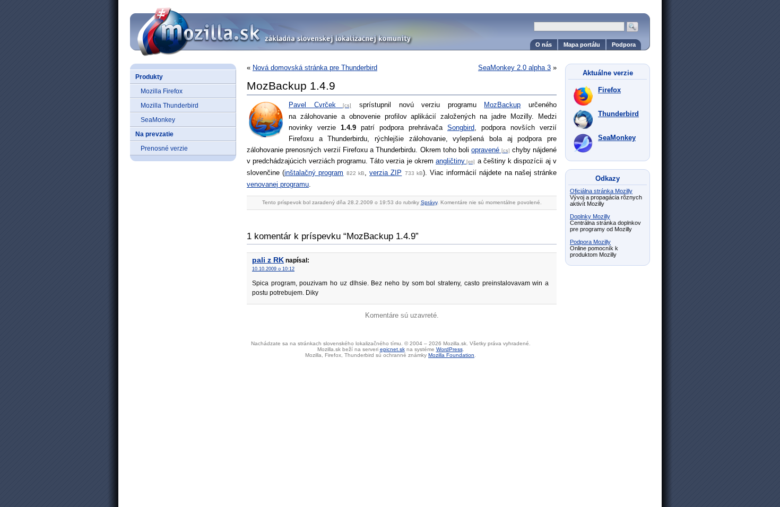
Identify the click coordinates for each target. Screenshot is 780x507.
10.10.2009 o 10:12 (273, 269)
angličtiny (450, 161)
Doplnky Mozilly (590, 216)
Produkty (149, 76)
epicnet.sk (392, 349)
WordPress (449, 349)
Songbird (460, 128)
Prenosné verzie (164, 148)
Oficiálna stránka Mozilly (601, 191)
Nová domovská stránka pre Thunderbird (315, 68)
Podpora (624, 44)
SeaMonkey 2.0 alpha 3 (514, 68)
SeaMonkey (158, 119)
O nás (543, 44)
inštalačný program (313, 173)
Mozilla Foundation (451, 355)
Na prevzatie (154, 133)
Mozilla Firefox (162, 91)
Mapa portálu (582, 44)
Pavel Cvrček (312, 105)
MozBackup (502, 105)
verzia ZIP (385, 173)
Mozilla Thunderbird (169, 105)
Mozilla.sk (390, 27)
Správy (429, 202)
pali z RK (268, 260)
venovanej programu (278, 184)
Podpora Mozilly (590, 242)
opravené (485, 150)
